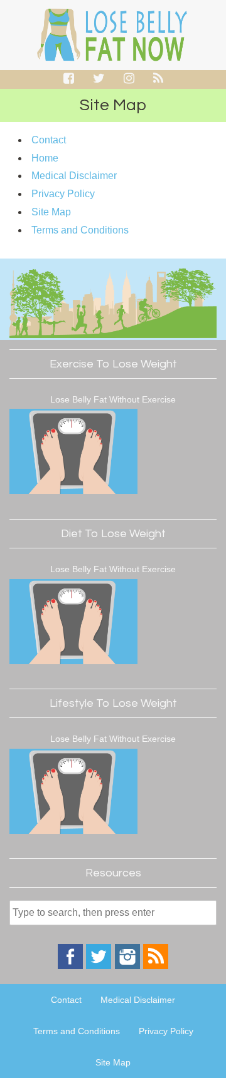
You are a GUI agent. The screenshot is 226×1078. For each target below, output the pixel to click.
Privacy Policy (63, 193)
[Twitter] (98, 966)
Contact (48, 140)
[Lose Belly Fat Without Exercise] (73, 453)
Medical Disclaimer (74, 175)
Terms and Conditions (80, 230)
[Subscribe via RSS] (155, 966)
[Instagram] (127, 966)
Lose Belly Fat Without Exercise (113, 399)
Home (44, 158)
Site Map (51, 212)
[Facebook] (70, 966)
